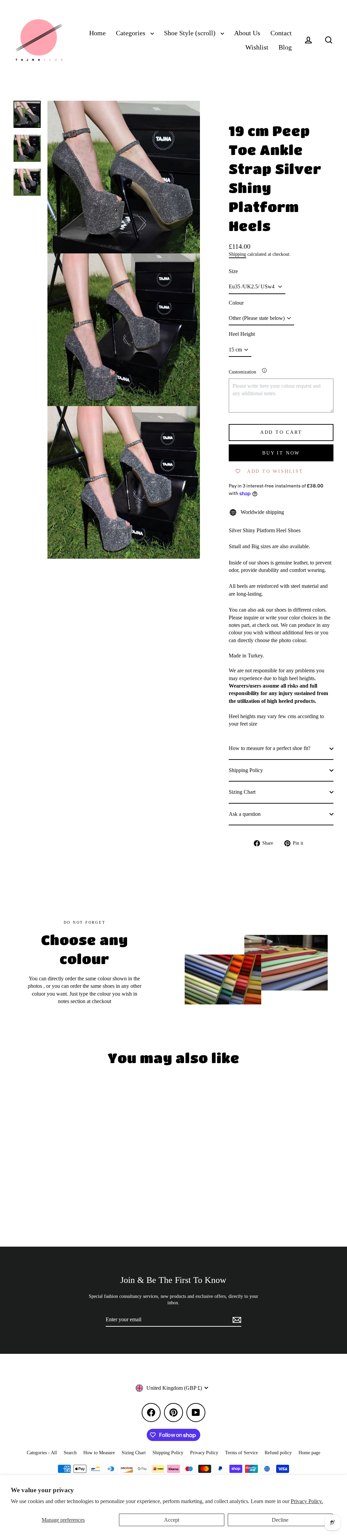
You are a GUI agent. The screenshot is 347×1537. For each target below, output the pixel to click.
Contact (281, 33)
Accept (171, 1520)
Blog (285, 47)
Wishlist (256, 47)
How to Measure (99, 1452)
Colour (236, 303)
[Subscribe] (235, 1320)
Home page (309, 1452)
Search (70, 1452)
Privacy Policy (204, 1452)
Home (97, 33)
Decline (280, 1520)
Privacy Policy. (307, 1501)
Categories (131, 33)
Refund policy (278, 1452)
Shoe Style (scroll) (190, 33)
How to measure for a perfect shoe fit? (269, 748)
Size (233, 271)
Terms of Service (241, 1452)
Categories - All (42, 1452)
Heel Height (242, 334)
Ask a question (245, 814)
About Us (247, 33)
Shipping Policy (246, 770)
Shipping (237, 254)
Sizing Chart (242, 792)
